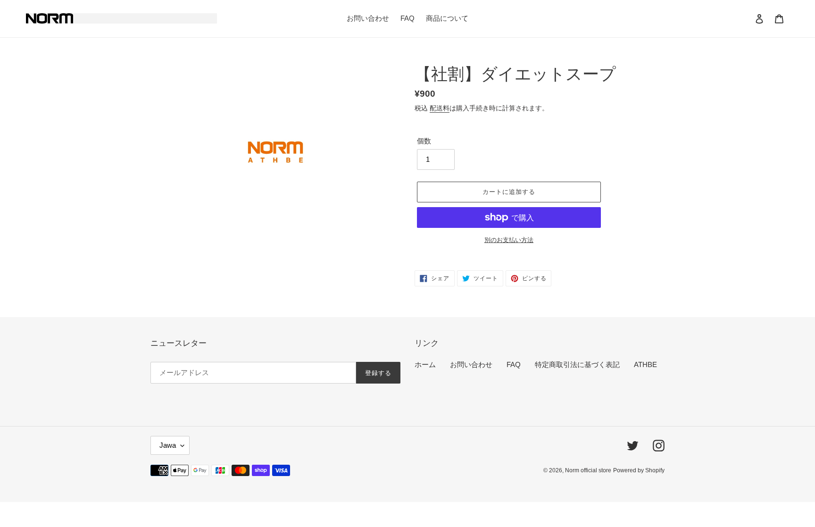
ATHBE (645, 364)
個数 (424, 141)
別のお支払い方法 (508, 239)
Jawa (167, 445)
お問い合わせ (471, 364)
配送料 (439, 108)
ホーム (425, 364)
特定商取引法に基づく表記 (577, 364)
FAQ (514, 364)
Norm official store (588, 470)
